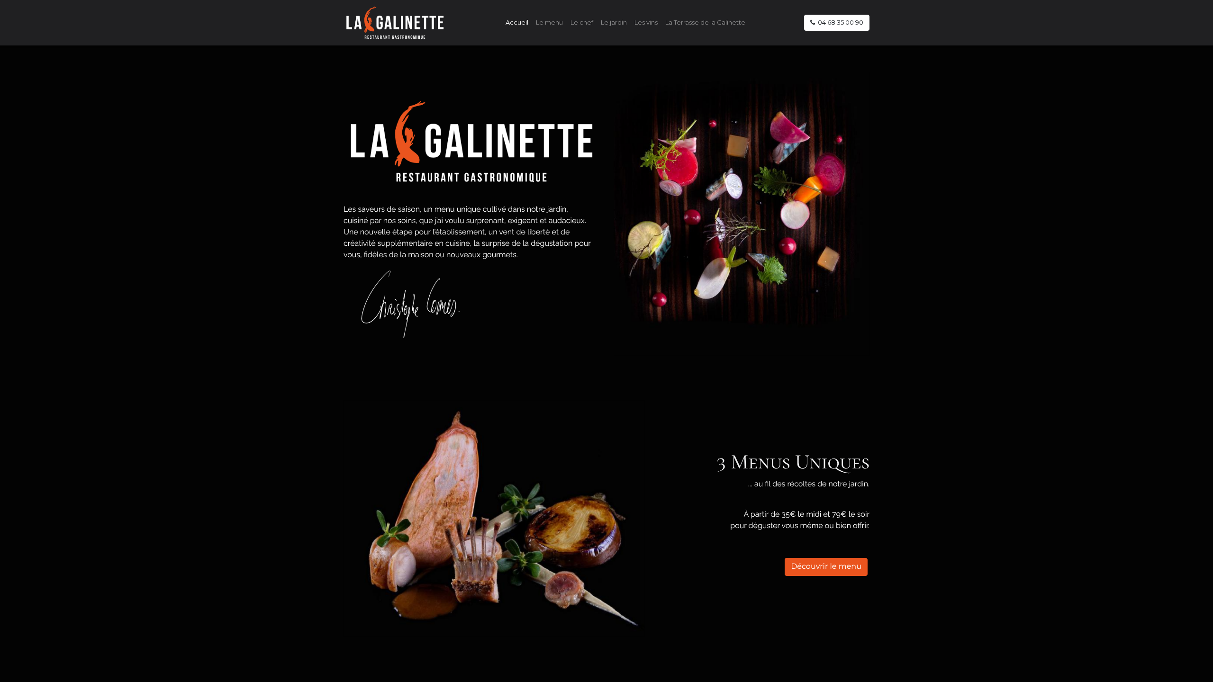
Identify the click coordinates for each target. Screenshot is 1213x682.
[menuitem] (517, 22)
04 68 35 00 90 (839, 22)
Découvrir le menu (826, 566)
